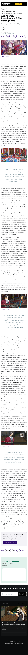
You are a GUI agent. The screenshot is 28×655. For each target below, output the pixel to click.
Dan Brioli (21, 643)
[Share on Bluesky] (9, 36)
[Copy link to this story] (16, 36)
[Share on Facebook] (6, 36)
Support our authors (10, 542)
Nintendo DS (20, 13)
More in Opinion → (22, 603)
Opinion (4, 9)
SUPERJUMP (12, 641)
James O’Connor (5, 32)
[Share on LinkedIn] (13, 36)
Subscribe (18, 3)
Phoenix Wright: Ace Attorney (8, 11)
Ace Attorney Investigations (8, 13)
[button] (24, 3)
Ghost (11, 643)
